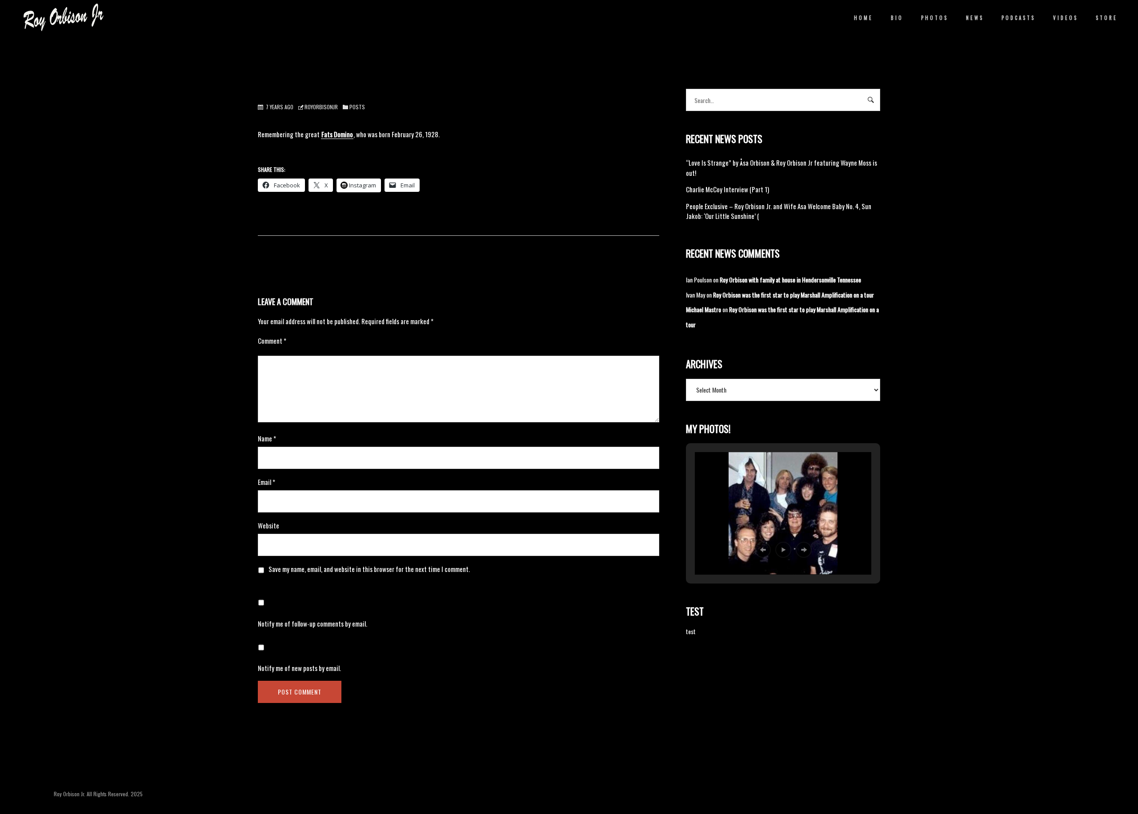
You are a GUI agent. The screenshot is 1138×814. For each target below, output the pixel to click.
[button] (763, 550)
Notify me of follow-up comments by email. (312, 623)
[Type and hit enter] (870, 100)
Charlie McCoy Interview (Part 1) (727, 189)
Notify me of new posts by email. (299, 668)
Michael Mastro (703, 309)
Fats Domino (337, 134)
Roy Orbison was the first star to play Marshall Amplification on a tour (793, 294)
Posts (357, 107)
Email (266, 482)
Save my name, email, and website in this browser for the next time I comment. (369, 569)
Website (268, 525)
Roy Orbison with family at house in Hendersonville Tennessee (790, 279)
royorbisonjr (321, 107)
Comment (272, 340)
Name (267, 438)
